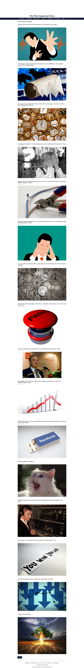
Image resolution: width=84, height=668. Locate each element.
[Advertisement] (42, 8)
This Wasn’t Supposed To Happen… (26, 461)
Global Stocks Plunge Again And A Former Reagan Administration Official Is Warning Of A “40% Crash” (40, 500)
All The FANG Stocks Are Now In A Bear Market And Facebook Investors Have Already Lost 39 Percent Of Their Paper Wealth (42, 421)
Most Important (57, 18)
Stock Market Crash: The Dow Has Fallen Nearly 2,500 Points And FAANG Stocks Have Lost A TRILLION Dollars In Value (40, 381)
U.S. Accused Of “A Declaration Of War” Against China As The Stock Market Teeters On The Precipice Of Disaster (42, 264)
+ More (19, 657)
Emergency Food (36, 18)
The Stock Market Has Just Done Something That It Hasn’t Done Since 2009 (35, 579)
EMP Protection (50, 18)
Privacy (45, 662)
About (42, 662)
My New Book (22, 18)
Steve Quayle (43, 18)
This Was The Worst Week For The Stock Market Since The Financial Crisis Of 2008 (37, 24)
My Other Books (29, 18)
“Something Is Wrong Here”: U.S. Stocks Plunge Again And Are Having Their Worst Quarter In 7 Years (42, 144)
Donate (63, 18)
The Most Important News (42, 16)
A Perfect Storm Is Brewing (24, 614)
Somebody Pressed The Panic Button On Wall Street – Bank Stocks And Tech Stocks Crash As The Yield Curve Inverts (42, 304)
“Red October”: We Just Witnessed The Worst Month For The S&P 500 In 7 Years (37, 540)
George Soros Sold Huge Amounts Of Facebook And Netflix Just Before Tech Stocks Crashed (39, 349)
